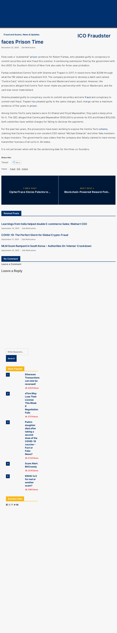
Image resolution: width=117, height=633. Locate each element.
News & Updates (31, 34)
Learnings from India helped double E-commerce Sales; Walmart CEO (44, 223)
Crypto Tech (106, 17)
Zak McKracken (28, 47)
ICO (18, 169)
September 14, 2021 (10, 228)
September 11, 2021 (10, 239)
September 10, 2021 (10, 250)
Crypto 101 (106, 14)
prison (33, 56)
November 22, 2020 (10, 47)
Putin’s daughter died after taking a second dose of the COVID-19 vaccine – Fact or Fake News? (31, 438)
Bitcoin (104, 10)
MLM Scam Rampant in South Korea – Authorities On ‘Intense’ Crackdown (46, 246)
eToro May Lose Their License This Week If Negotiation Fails (31, 403)
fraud (88, 97)
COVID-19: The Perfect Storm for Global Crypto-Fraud (34, 234)
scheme (103, 129)
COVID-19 (105, 21)
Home (103, 3)
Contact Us (106, 24)
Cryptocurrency (108, 7)
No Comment (11, 258)
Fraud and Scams (13, 34)
